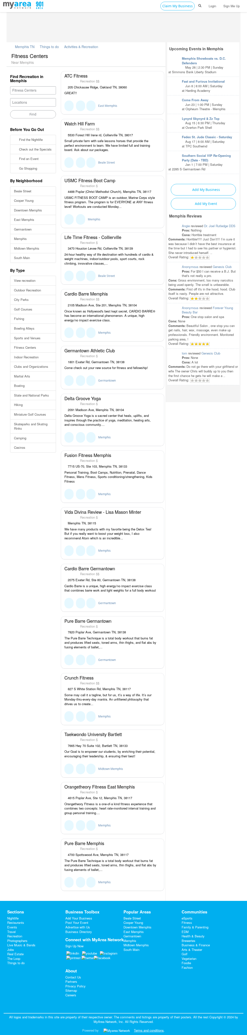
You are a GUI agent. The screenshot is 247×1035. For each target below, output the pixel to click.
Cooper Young (24, 200)
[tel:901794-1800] (80, 769)
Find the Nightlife (30, 139)
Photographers (17, 940)
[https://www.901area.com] (18, 4)
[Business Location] (91, 106)
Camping (20, 438)
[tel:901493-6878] (80, 162)
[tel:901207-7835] (80, 437)
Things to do (49, 46)
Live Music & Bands (21, 945)
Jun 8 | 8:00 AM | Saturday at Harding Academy (203, 86)
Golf (184, 954)
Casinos (19, 447)
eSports (187, 918)
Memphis (20, 238)
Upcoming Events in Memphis (196, 48)
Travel (11, 931)
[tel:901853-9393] (80, 276)
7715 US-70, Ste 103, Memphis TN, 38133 (97, 466)
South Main (22, 257)
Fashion (187, 967)
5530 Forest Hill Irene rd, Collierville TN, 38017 (100, 135)
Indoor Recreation (26, 357)
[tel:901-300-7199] (80, 716)
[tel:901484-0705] (80, 660)
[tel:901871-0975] (80, 332)
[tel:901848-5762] (80, 494)
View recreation (24, 280)
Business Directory (78, 931)
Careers (70, 995)
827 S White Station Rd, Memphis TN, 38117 (99, 689)
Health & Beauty (193, 936)
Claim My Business (177, 6)
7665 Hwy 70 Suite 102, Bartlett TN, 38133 (97, 746)
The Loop (13, 958)
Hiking (18, 404)
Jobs (10, 949)
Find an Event (28, 158)
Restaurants (15, 922)
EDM (185, 931)
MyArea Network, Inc (108, 1021)
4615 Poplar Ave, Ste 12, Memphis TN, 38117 (99, 798)
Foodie (186, 963)
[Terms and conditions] (116, 1030)
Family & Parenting (195, 927)
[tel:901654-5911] (80, 550)
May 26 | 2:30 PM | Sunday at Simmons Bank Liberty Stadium (197, 65)
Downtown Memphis (28, 210)
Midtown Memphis (26, 248)
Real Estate (15, 954)
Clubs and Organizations (31, 366)
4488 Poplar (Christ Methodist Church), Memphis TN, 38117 (109, 191)
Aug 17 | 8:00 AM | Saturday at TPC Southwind (207, 141)
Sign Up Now (74, 946)
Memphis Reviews (185, 216)
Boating (19, 385)
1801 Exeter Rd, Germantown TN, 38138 (95, 362)
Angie (186, 226)
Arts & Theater (192, 949)
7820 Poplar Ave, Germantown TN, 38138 (96, 632)
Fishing (19, 318)
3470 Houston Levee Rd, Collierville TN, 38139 (100, 248)
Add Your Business (78, 918)
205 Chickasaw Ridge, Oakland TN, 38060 (97, 87)
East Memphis (24, 219)
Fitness (187, 922)
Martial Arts (22, 376)
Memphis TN (24, 46)
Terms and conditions (149, 1030)
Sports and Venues (27, 338)
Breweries (188, 940)
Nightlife (13, 918)
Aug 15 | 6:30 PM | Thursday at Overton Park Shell (203, 123)
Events (12, 927)
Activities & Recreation (81, 46)
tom (184, 353)
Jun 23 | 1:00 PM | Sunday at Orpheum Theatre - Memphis (204, 104)
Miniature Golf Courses (30, 414)
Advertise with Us (77, 927)
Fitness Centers (25, 347)
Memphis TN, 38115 (81, 523)
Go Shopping (27, 168)
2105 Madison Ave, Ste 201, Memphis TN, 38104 (102, 305)
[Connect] (69, 106)
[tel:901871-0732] (80, 603)
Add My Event (205, 203)
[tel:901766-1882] (80, 882)
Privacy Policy (75, 986)
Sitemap (71, 990)
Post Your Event (76, 922)
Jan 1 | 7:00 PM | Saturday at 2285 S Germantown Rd (199, 162)
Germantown (23, 229)
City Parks (21, 299)
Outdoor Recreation (27, 290)
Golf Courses (23, 309)
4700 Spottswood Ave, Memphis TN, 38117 (98, 855)
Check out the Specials (35, 149)
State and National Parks (31, 395)
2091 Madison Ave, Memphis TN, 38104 (95, 410)
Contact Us (73, 977)
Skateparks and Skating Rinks (31, 426)
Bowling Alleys (24, 328)
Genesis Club (222, 266)
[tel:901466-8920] (80, 106)
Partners (71, 981)
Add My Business (205, 189)
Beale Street (22, 191)
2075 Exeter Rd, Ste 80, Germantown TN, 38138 (101, 580)
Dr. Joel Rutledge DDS (219, 226)
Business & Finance (196, 945)
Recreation (14, 936)
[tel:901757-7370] (80, 380)
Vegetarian (189, 958)
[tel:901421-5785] (80, 825)
